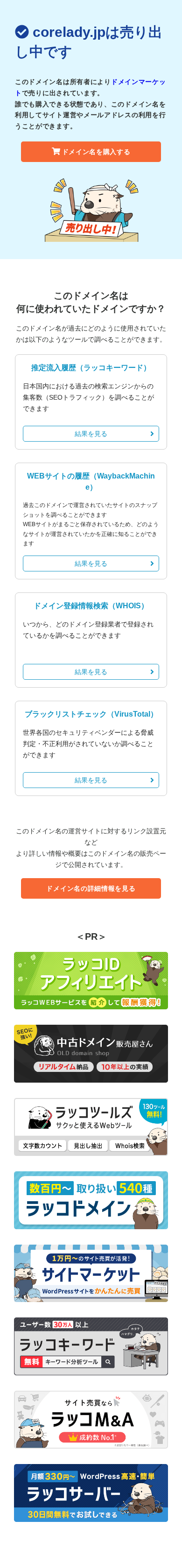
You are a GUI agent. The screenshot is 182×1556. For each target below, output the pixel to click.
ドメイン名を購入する (96, 151)
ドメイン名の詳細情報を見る (90, 888)
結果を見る (91, 433)
